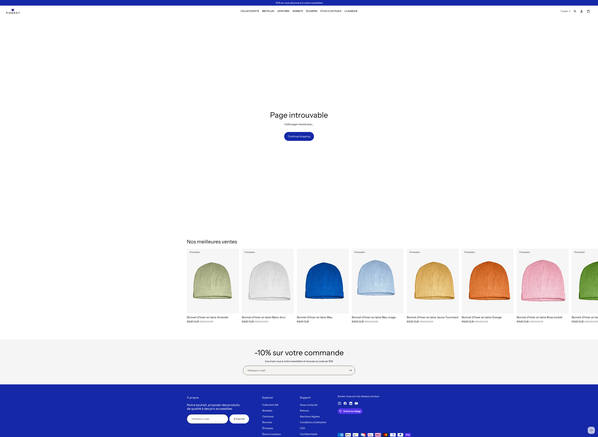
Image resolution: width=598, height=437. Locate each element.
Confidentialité (308, 434)
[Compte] (581, 11)
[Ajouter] (234, 309)
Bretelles (267, 410)
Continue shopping (299, 136)
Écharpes (267, 428)
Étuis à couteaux (271, 434)
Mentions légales (310, 416)
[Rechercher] (575, 11)
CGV (302, 428)
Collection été (270, 404)
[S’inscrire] (350, 370)
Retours (304, 410)
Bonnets (267, 422)
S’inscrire (239, 418)
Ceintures (268, 416)
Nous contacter (309, 404)
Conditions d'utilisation (313, 422)
